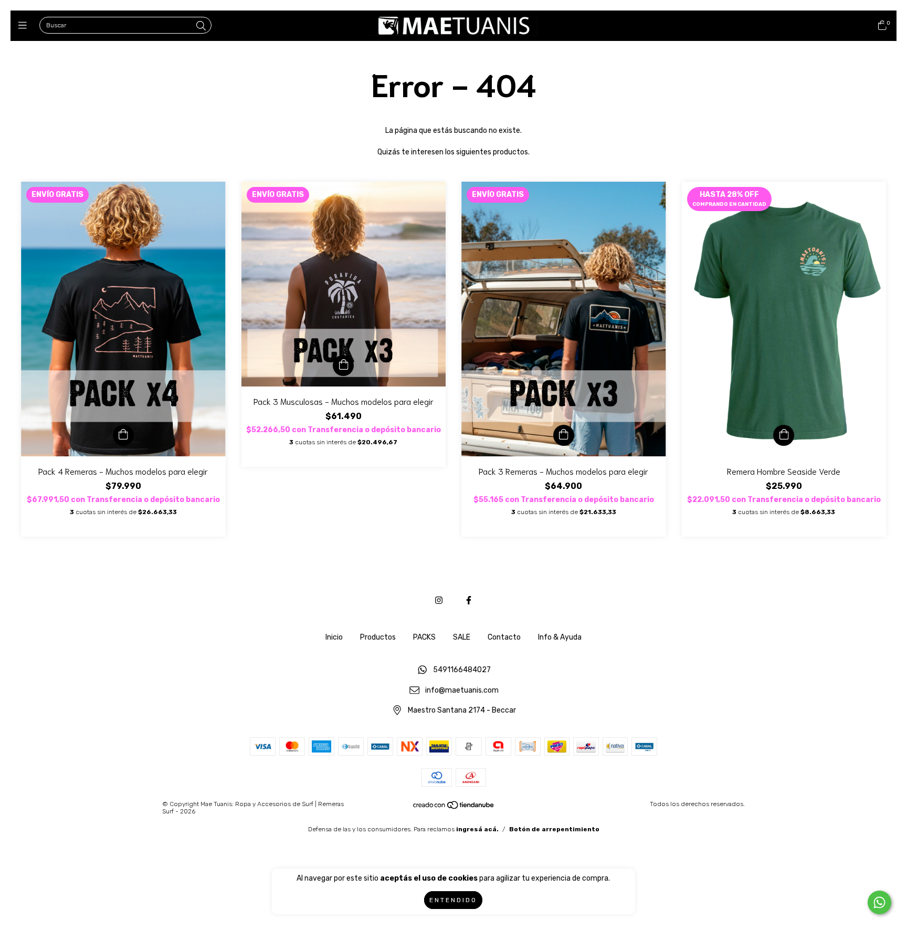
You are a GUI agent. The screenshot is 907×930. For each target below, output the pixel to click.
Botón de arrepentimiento (554, 829)
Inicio (334, 637)
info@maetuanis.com (462, 690)
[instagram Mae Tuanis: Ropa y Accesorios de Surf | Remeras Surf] (439, 600)
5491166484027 (462, 670)
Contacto (504, 637)
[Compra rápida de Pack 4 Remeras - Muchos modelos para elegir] (123, 435)
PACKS (424, 637)
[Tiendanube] (454, 807)
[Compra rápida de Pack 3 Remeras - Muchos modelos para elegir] (563, 435)
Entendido (453, 900)
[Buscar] (201, 26)
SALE (461, 637)
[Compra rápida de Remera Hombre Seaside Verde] (783, 435)
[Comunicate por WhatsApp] (879, 902)
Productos (378, 637)
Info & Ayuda (560, 637)
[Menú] (24, 25)
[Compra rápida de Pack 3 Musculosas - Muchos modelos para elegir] (343, 365)
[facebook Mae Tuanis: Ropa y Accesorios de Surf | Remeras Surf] (469, 600)
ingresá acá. (477, 829)
